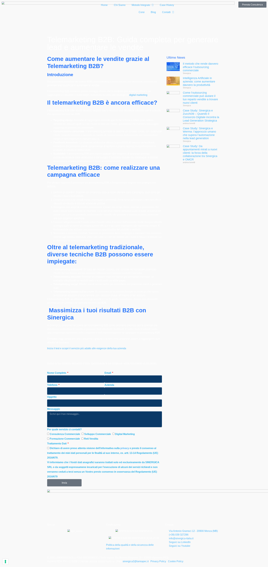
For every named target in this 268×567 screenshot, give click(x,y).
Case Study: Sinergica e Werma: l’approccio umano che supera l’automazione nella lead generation (199, 133)
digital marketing (138, 95)
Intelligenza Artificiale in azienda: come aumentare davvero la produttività (199, 81)
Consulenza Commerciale (65, 434)
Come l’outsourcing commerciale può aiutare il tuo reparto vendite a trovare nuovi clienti (200, 97)
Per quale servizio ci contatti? (64, 429)
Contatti (166, 12)
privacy (124, 448)
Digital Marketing (125, 434)
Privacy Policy (158, 561)
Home (104, 5)
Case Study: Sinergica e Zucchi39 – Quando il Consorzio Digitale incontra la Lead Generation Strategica (201, 115)
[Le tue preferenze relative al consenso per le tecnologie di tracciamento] (5, 562)
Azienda (109, 385)
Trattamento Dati (57, 443)
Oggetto (52, 397)
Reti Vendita (91, 438)
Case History (167, 5)
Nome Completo (57, 373)
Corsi (142, 12)
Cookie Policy (175, 561)
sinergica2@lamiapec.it (136, 561)
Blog (153, 12)
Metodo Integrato (141, 5)
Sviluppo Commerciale (97, 434)
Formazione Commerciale (65, 438)
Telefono (52, 385)
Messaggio (53, 409)
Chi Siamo (119, 5)
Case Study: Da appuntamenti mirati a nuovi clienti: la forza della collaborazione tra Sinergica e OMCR (200, 153)
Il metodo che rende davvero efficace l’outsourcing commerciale (200, 67)
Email (108, 373)
